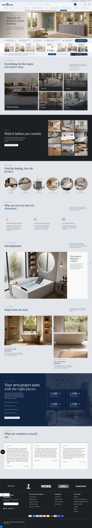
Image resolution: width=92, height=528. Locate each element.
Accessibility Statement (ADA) (7, 523)
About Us (76, 496)
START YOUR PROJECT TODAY (12, 417)
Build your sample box (11, 145)
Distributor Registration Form (81, 501)
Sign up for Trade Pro (34, 506)
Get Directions (63, 10)
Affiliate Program (78, 504)
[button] (89, 4)
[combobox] (60, 4)
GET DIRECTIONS (52, 54)
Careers (76, 506)
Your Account (32, 496)
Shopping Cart (32, 499)
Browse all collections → (74, 69)
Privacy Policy (58, 504)
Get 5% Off (2, 452)
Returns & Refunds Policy (80, 499)
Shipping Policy (58, 499)
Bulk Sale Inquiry (33, 504)
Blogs (75, 509)
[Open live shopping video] (91, 263)
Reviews (76, 511)
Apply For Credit (33, 501)
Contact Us (57, 496)
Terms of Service (59, 501)
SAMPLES (8, 33)
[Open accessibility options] (1, 526)
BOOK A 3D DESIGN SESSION (62, 54)
